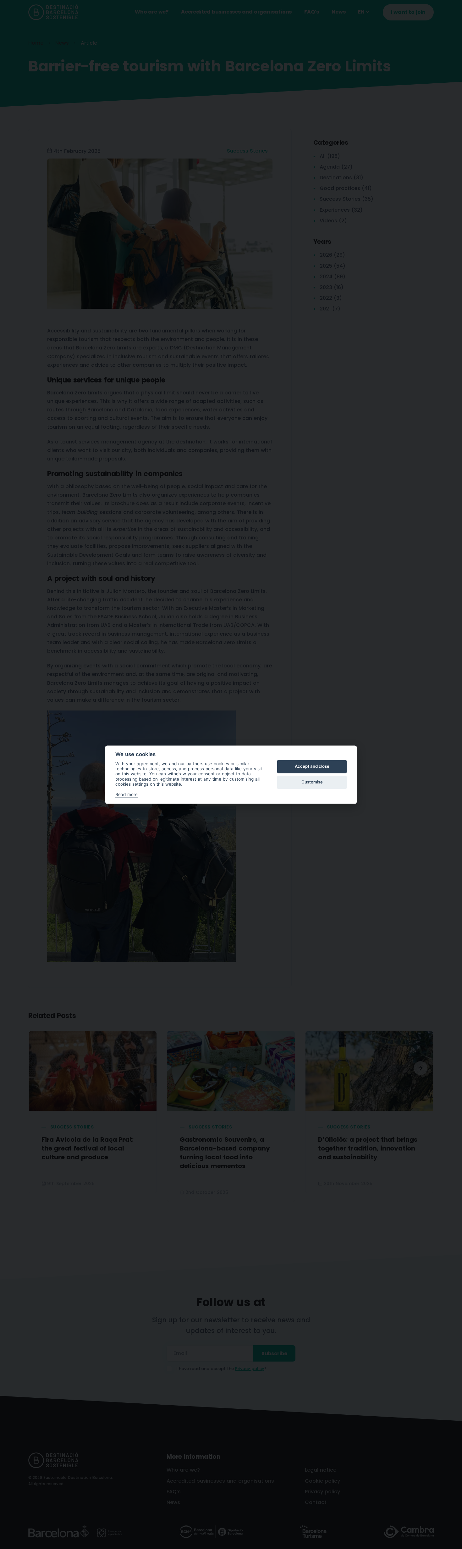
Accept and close (312, 766)
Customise (312, 782)
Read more (126, 794)
